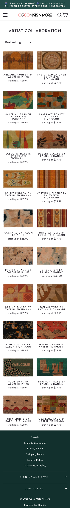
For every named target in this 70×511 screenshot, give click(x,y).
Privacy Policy (35, 448)
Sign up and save (34, 477)
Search (35, 437)
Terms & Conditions (35, 443)
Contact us (34, 488)
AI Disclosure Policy (35, 465)
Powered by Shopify (35, 505)
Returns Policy (35, 460)
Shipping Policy (35, 454)
